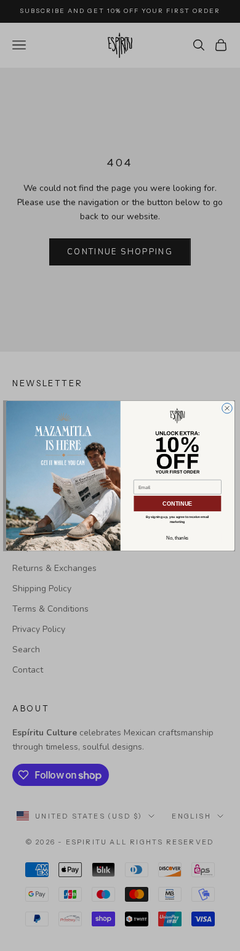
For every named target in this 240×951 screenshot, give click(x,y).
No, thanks (177, 537)
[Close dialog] (227, 408)
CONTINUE (177, 503)
